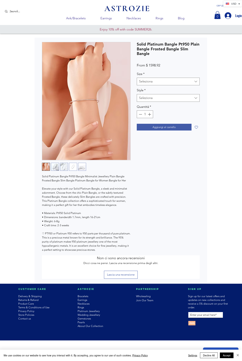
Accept (226, 355)
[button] (217, 15)
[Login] (227, 15)
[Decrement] (140, 114)
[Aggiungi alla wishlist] (196, 127)
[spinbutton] (145, 114)
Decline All (209, 355)
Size (141, 74)
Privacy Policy (140, 355)
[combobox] (168, 81)
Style (141, 90)
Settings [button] (192, 355)
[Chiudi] (238, 355)
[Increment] (150, 114)
